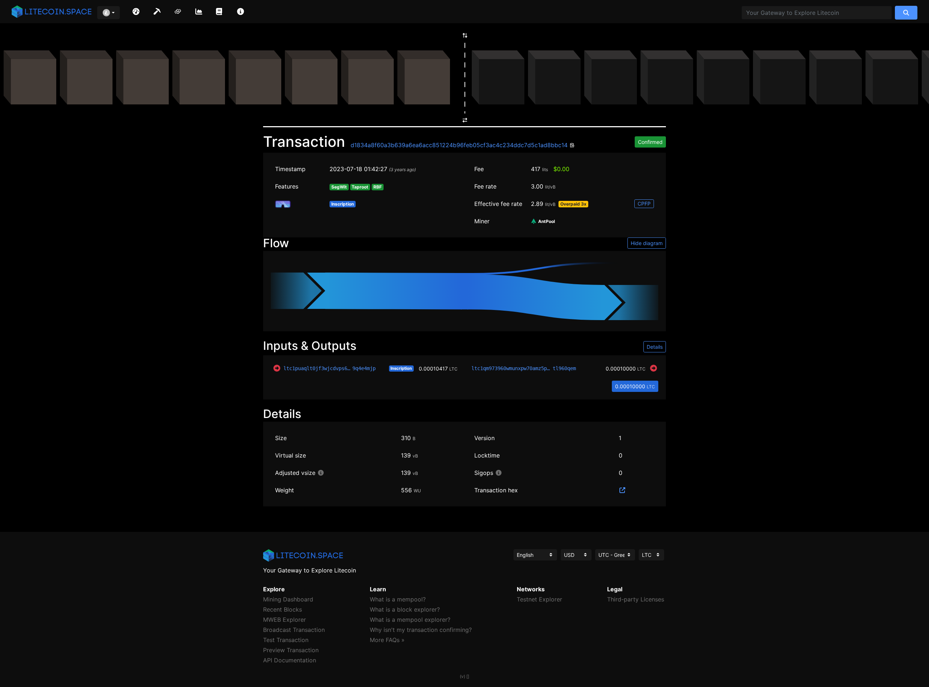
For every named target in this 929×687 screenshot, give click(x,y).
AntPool (546, 221)
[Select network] (108, 12)
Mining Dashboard (288, 599)
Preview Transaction (291, 650)
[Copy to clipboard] (571, 145)
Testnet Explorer (539, 599)
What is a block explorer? (405, 609)
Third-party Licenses (635, 599)
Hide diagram (647, 243)
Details (655, 347)
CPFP (644, 203)
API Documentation (289, 660)
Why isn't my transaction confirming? (421, 629)
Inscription (401, 368)
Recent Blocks (282, 609)
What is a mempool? (398, 599)
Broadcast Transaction (294, 629)
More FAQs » (387, 639)
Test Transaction (285, 639)
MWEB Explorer (284, 619)
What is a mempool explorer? (410, 619)
